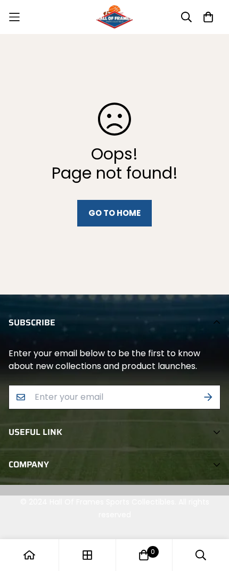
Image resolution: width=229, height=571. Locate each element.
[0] (143, 555)
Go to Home (114, 213)
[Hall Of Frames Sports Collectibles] (114, 17)
